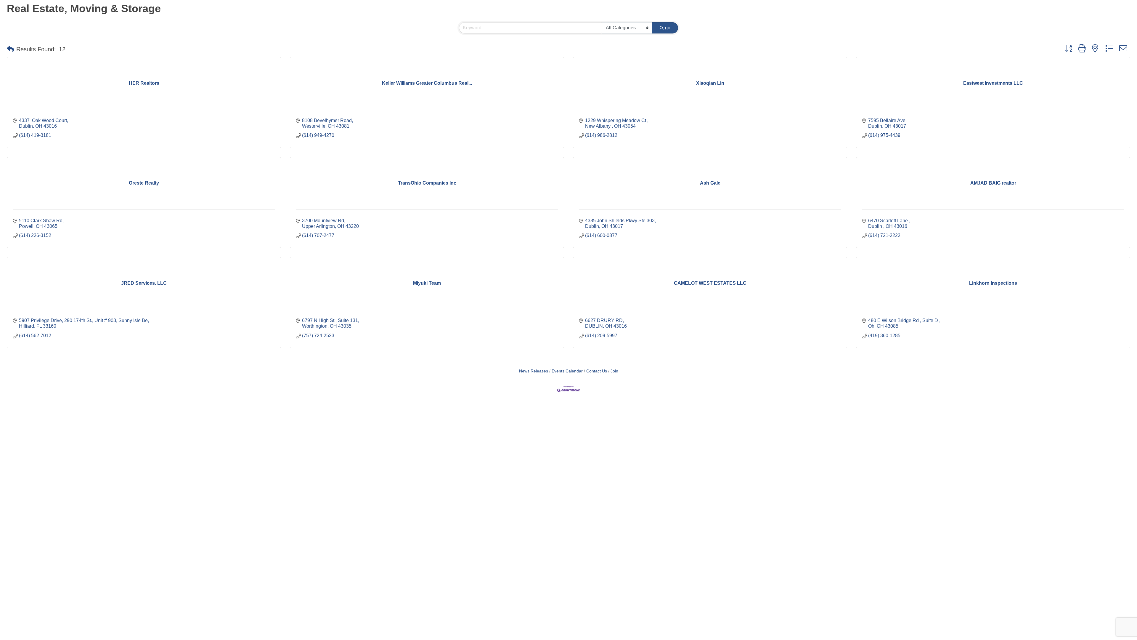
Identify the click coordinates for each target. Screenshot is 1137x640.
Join (614, 371)
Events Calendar (567, 371)
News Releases (533, 371)
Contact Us (596, 371)
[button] (10, 49)
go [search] (667, 27)
